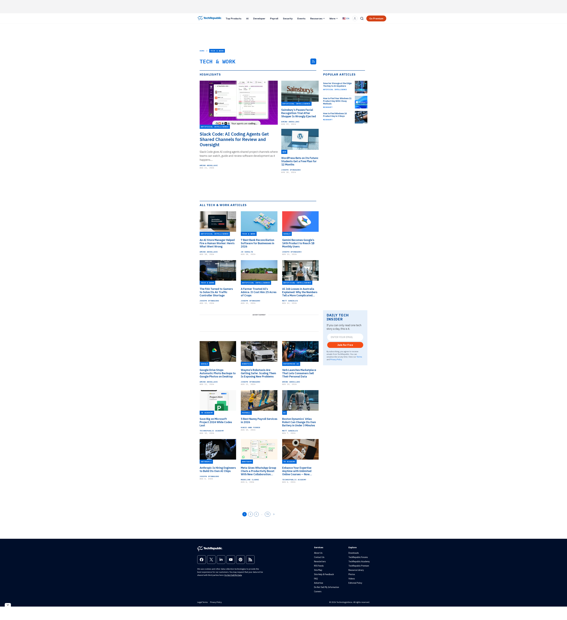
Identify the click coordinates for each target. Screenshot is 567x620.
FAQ (316, 578)
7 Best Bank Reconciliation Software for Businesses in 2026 (257, 243)
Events (301, 18)
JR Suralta (247, 252)
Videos (351, 578)
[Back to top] (561, 611)
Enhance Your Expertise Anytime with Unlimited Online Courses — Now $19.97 (296, 471)
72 (267, 514)
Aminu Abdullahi (209, 165)
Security (288, 18)
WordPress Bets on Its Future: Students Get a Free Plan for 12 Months (299, 161)
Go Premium (376, 18)
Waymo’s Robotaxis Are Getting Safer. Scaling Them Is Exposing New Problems (258, 373)
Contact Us (319, 557)
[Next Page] (274, 514)
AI (247, 18)
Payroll (274, 18)
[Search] (362, 18)
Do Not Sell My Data (233, 575)
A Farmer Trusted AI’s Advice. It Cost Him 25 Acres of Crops (258, 292)
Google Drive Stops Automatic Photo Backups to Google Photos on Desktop (218, 373)
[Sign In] (354, 18)
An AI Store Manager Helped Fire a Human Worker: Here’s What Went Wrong (217, 243)
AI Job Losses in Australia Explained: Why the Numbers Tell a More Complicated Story (299, 292)
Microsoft (327, 107)
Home (202, 51)
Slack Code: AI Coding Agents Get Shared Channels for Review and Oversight (234, 139)
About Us (318, 553)
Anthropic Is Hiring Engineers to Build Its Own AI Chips (218, 469)
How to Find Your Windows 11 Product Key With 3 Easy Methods (337, 101)
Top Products (233, 18)
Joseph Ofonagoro (291, 170)
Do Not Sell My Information (326, 587)
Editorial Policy (355, 583)
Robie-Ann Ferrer (250, 427)
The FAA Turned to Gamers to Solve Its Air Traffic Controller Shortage (216, 292)
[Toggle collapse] (8, 605)
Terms (359, 357)
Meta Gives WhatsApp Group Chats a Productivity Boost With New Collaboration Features (258, 471)
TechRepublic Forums (358, 557)
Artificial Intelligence (335, 89)
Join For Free (345, 344)
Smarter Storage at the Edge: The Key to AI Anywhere (337, 84)
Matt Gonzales (290, 301)
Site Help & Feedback (324, 574)
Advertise (318, 583)
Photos (351, 574)
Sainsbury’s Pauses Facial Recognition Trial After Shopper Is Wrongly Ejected (298, 113)
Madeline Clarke (250, 479)
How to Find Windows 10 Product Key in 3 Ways (335, 114)
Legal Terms (202, 602)
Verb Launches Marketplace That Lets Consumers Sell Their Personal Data (299, 373)
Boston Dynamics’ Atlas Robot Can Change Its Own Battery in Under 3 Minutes (299, 422)
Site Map (318, 570)
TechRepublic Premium (358, 565)
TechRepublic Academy (212, 431)
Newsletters (320, 561)
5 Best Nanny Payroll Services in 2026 (259, 420)
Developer (259, 18)
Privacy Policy (336, 359)
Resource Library (356, 570)
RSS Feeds (319, 565)
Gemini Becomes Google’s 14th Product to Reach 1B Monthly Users (298, 243)
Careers (317, 591)
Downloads (353, 553)
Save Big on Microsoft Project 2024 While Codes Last (216, 422)
